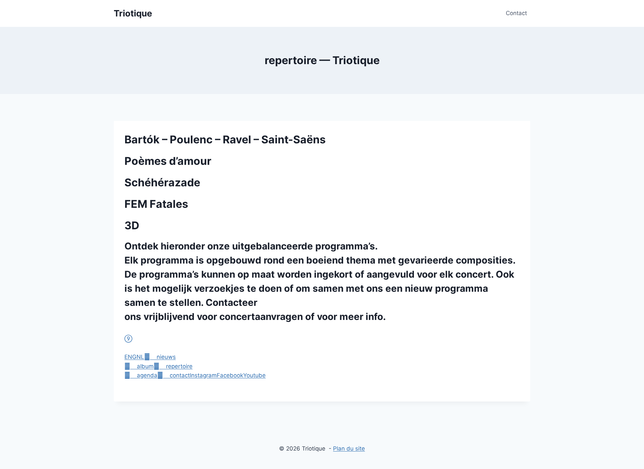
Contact (516, 13)
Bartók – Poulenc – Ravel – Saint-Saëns (225, 139)
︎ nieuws (160, 357)
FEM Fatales (156, 203)
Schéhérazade (162, 182)
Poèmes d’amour (167, 161)
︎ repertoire (173, 366)
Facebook (230, 375)
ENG (130, 357)
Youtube (254, 375)
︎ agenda (140, 375)
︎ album (139, 366)
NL (140, 357)
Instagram (203, 375)
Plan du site (349, 448)
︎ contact (173, 375)
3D (131, 225)
